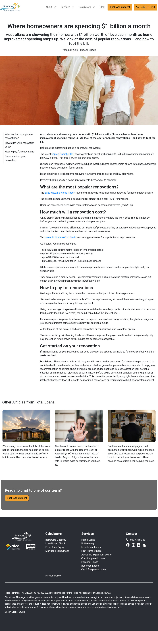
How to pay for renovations (19, 151)
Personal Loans (89, 562)
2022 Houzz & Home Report (60, 192)
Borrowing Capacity (55, 539)
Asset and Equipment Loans (96, 554)
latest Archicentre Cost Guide (60, 237)
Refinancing (87, 543)
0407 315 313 (147, 7)
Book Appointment (120, 7)
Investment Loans (91, 547)
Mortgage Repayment (57, 550)
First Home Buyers (91, 550)
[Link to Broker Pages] (144, 545)
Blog (102, 7)
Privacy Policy (53, 575)
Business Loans (90, 565)
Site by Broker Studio (15, 612)
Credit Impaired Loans (93, 558)
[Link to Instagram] (134, 545)
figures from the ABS (63, 154)
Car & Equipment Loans (93, 569)
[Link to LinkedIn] (139, 545)
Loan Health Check (55, 543)
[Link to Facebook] (128, 545)
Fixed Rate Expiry (54, 547)
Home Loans (88, 539)
